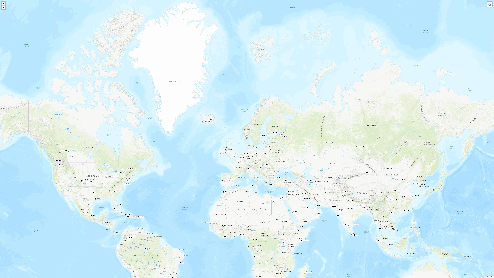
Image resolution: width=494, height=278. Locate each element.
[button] (246, 137)
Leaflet (490, 277)
